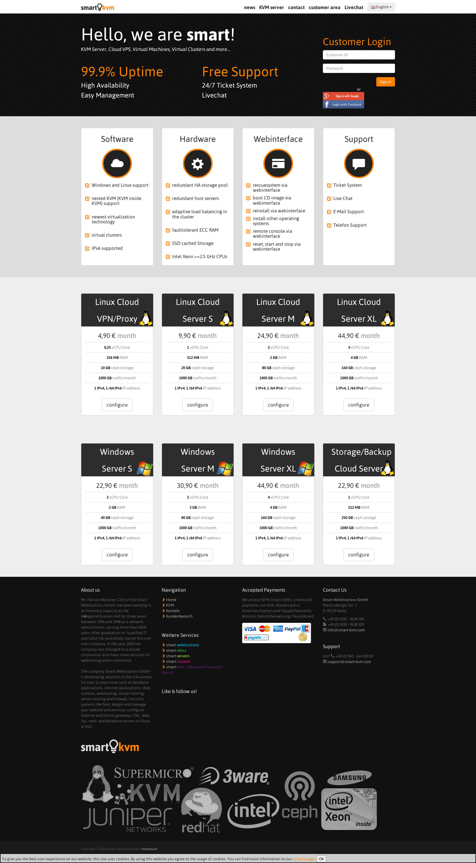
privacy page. (304, 859)
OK (321, 859)
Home (171, 599)
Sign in (385, 82)
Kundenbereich (179, 616)
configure (117, 405)
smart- (182, 645)
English (382, 7)
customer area (324, 7)
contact (296, 7)
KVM (169, 605)
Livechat (354, 7)
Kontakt (172, 610)
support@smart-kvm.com (349, 661)
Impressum (149, 849)
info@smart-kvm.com (346, 630)
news (249, 7)
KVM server (271, 7)
